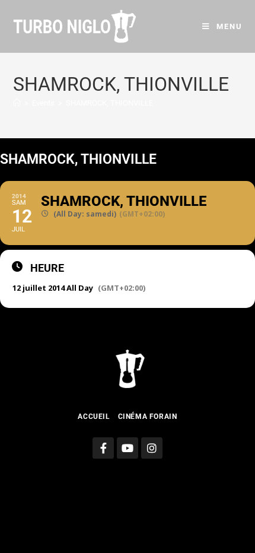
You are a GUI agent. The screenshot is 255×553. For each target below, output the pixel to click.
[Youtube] (127, 448)
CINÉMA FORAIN (147, 416)
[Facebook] (103, 448)
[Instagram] (151, 448)
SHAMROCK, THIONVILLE (109, 102)
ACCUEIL (94, 416)
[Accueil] (17, 102)
